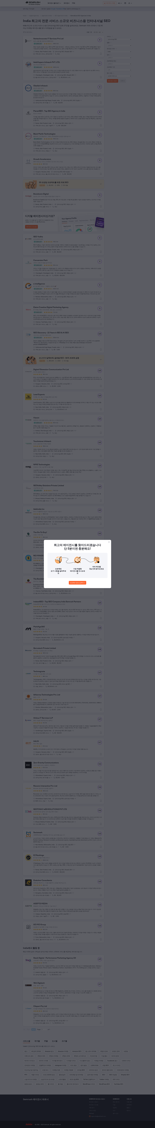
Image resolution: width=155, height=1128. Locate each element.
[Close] (109, 542)
